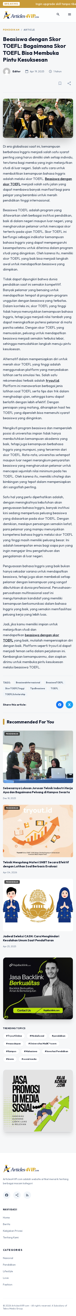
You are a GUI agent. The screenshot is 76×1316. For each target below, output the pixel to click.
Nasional (8, 1258)
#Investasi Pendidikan (56, 1051)
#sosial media (29, 1059)
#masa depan (13, 1043)
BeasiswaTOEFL (54, 682)
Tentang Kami (11, 1237)
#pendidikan (58, 1035)
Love (6, 1278)
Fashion (7, 1284)
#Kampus (11, 1051)
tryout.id (52, 380)
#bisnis (10, 1059)
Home (6, 1217)
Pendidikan (11, 29)
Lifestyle (8, 1271)
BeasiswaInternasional (28, 682)
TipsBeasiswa (37, 688)
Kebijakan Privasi (13, 1230)
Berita (6, 1224)
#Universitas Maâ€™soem (42, 1043)
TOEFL (54, 688)
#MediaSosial (37, 1035)
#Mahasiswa (30, 1051)
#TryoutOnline (14, 1035)
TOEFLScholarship (15, 694)
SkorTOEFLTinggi (14, 688)
